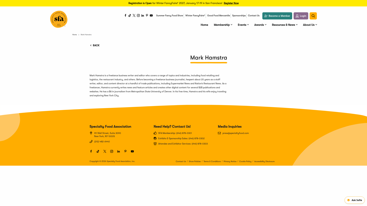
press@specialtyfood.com (235, 133)
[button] (301, 15)
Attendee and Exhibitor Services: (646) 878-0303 (183, 143)
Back (96, 45)
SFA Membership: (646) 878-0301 (175, 133)
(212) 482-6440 (102, 141)
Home (74, 35)
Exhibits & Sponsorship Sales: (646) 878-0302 (181, 138)
